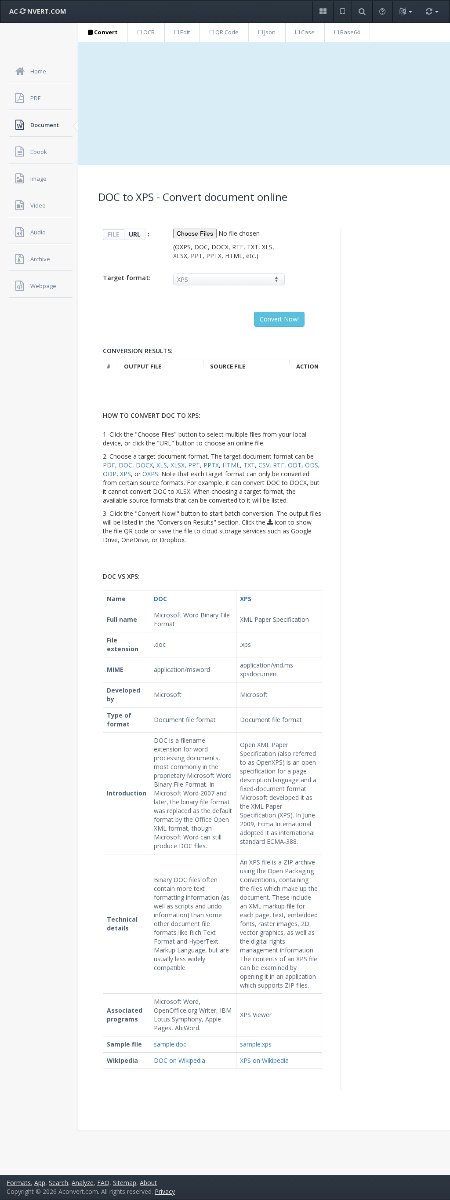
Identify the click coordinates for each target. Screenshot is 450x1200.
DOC (125, 465)
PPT (194, 465)
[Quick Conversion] (432, 11)
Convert (105, 32)
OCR (148, 32)
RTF (278, 465)
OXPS (150, 474)
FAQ (103, 1182)
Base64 (349, 32)
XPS (125, 474)
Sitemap (124, 1182)
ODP (109, 474)
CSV (263, 465)
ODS (311, 465)
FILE (114, 234)
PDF (109, 465)
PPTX (211, 465)
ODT (294, 465)
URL (135, 234)
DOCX (144, 465)
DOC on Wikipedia (179, 1060)
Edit (184, 32)
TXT (249, 465)
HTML (231, 465)
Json (269, 32)
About (148, 1182)
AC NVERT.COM (37, 11)
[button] (322, 11)
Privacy (165, 1191)
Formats (19, 1182)
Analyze (83, 1182)
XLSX (178, 465)
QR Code (226, 32)
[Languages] (405, 11)
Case (307, 32)
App (39, 1182)
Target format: (127, 278)
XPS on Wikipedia (264, 1060)
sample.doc (170, 1044)
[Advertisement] (264, 103)
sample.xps (256, 1044)
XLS (161, 465)
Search (58, 1182)
